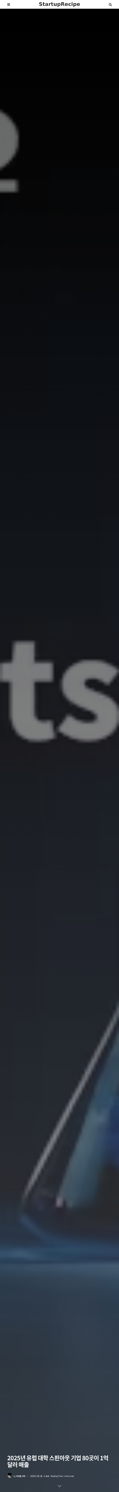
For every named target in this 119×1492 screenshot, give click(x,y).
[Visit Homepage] (59, 4)
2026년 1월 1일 (36, 1476)
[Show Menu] (8, 4)
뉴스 (47, 1476)
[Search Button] (110, 4)
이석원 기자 (20, 1476)
